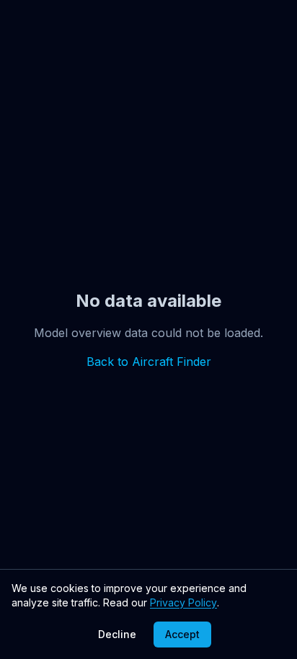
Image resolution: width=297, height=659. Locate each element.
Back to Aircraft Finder (149, 361)
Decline (117, 634)
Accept (182, 634)
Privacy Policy (183, 602)
